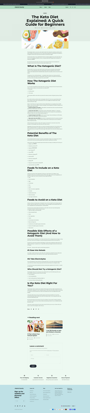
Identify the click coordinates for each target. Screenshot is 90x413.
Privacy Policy (49, 350)
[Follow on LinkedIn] (24, 406)
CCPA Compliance (33, 396)
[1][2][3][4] (33, 59)
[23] (42, 162)
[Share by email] (38, 309)
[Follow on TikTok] (22, 406)
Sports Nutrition (46, 396)
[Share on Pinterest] (36, 309)
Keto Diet (45, 13)
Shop (41, 7)
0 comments (53, 27)
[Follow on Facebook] (15, 406)
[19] (36, 154)
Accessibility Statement (34, 399)
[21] (36, 158)
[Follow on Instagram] (17, 406)
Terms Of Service (33, 394)
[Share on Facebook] (31, 309)
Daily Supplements (46, 397)
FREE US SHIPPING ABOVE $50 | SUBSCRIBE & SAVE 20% (28, 4)
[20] (33, 156)
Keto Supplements (46, 392)
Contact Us (32, 401)
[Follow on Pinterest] (20, 406)
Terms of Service (56, 350)
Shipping (31, 390)
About (45, 7)
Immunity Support (46, 390)
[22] (32, 160)
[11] (36, 145)
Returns (31, 392)
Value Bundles (46, 399)
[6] (48, 87)
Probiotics (45, 394)
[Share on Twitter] (34, 309)
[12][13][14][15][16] (34, 147)
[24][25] (38, 164)
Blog (49, 7)
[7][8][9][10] (35, 143)
